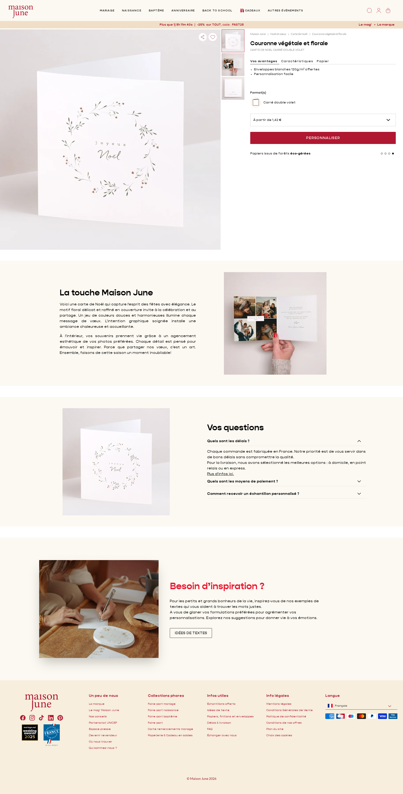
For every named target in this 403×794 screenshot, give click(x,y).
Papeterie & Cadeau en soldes (170, 735)
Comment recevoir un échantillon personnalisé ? (253, 493)
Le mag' (365, 24)
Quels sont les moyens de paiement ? (242, 481)
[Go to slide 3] (389, 153)
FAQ (209, 729)
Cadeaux (252, 10)
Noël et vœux (278, 34)
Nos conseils (98, 716)
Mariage (107, 10)
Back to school (217, 10)
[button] (237, 25)
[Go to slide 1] (382, 153)
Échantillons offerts (221, 703)
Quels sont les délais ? (228, 440)
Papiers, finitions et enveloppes (230, 716)
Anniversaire (183, 10)
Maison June (258, 34)
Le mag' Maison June (104, 710)
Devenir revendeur (103, 735)
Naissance (131, 10)
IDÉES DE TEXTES (191, 632)
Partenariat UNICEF (103, 722)
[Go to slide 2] (385, 153)
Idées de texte (218, 710)
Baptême (156, 10)
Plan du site (275, 729)
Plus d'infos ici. (220, 473)
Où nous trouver (100, 741)
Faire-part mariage (162, 703)
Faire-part (155, 722)
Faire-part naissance (163, 710)
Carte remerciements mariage (170, 729)
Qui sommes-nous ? (103, 748)
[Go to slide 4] (393, 153)
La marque (386, 24)
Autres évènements (285, 10)
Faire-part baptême (162, 716)
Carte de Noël (299, 34)
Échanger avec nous (222, 735)
